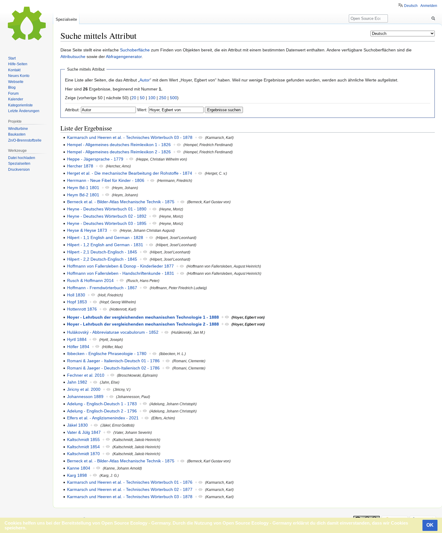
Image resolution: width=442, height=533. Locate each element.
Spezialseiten (19, 163)
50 (142, 97)
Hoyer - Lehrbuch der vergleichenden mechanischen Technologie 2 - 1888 (143, 324)
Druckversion (19, 169)
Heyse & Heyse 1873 (87, 230)
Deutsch (411, 6)
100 (151, 97)
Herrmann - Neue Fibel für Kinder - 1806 (105, 180)
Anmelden (428, 6)
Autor (145, 80)
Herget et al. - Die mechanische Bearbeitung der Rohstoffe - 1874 (129, 173)
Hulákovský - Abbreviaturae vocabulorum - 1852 (112, 332)
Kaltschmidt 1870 (83, 453)
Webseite (15, 82)
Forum (13, 93)
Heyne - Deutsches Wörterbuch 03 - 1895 (106, 223)
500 (173, 97)
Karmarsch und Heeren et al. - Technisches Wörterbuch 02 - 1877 (129, 489)
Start (12, 58)
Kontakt (14, 70)
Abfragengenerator (124, 56)
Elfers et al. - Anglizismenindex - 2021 (103, 417)
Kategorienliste (20, 105)
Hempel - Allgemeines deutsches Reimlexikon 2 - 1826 (119, 151)
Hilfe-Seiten (17, 64)
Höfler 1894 (78, 346)
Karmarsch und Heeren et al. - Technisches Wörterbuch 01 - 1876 (129, 482)
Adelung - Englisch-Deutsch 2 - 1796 (102, 411)
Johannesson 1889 (85, 396)
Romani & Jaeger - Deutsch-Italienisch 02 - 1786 (113, 368)
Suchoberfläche (135, 49)
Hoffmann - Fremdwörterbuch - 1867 (102, 287)
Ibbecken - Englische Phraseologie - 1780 (106, 353)
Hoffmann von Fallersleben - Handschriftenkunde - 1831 (120, 273)
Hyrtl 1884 (77, 339)
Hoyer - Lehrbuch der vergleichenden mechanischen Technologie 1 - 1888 (143, 317)
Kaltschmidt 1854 (83, 446)
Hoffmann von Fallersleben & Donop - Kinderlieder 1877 (120, 266)
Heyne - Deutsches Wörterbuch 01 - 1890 (106, 209)
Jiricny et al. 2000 (83, 389)
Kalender (15, 99)
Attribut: (72, 109)
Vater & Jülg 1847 (84, 432)
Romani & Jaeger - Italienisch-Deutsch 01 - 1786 (113, 360)
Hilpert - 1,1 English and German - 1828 (105, 237)
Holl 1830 (76, 295)
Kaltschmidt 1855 (83, 439)
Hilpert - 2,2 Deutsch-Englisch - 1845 (102, 259)
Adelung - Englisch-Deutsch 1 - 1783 (102, 403)
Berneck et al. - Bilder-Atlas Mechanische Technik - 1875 (120, 201)
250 (162, 97)
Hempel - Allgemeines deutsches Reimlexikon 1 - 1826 (119, 144)
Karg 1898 (77, 475)
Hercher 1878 (80, 166)
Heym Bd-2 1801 (83, 194)
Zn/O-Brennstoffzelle (24, 140)
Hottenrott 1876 (82, 309)
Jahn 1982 (77, 382)
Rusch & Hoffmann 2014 (90, 280)
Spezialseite (66, 19)
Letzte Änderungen (23, 111)
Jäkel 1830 (77, 425)
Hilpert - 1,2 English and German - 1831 (105, 244)
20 (133, 97)
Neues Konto (18, 76)
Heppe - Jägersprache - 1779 (95, 159)
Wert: (142, 109)
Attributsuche (72, 56)
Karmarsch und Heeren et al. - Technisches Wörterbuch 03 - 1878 (129, 137)
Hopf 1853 (77, 301)
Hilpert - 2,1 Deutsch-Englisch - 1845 (102, 252)
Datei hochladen (21, 158)
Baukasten (17, 134)
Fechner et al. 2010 (85, 375)
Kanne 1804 (78, 468)
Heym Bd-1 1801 (83, 187)
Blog (12, 87)
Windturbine (18, 129)
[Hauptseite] (26, 24)
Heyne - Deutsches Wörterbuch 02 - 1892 (106, 216)
